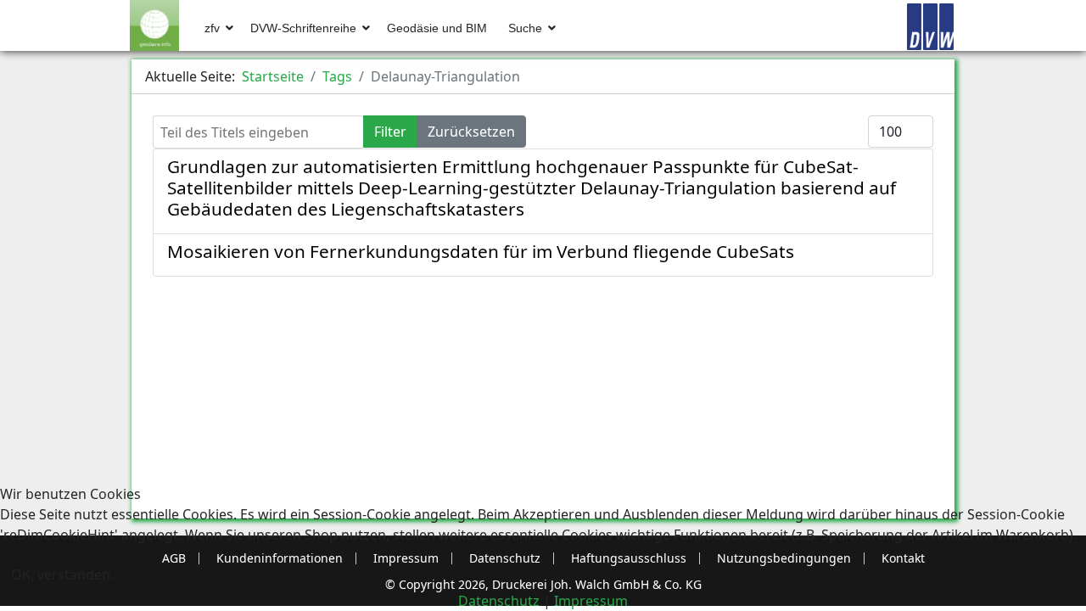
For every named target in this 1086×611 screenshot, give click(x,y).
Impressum (591, 600)
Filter (390, 131)
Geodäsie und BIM (437, 28)
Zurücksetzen (471, 131)
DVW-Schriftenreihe (303, 28)
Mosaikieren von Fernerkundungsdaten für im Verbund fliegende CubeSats (480, 251)
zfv (212, 28)
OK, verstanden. (62, 574)
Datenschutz (499, 600)
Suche (525, 28)
